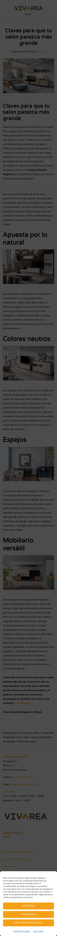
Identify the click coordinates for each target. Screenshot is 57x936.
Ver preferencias (28, 922)
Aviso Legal (38, 931)
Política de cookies (22, 931)
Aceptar (28, 906)
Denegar (29, 914)
